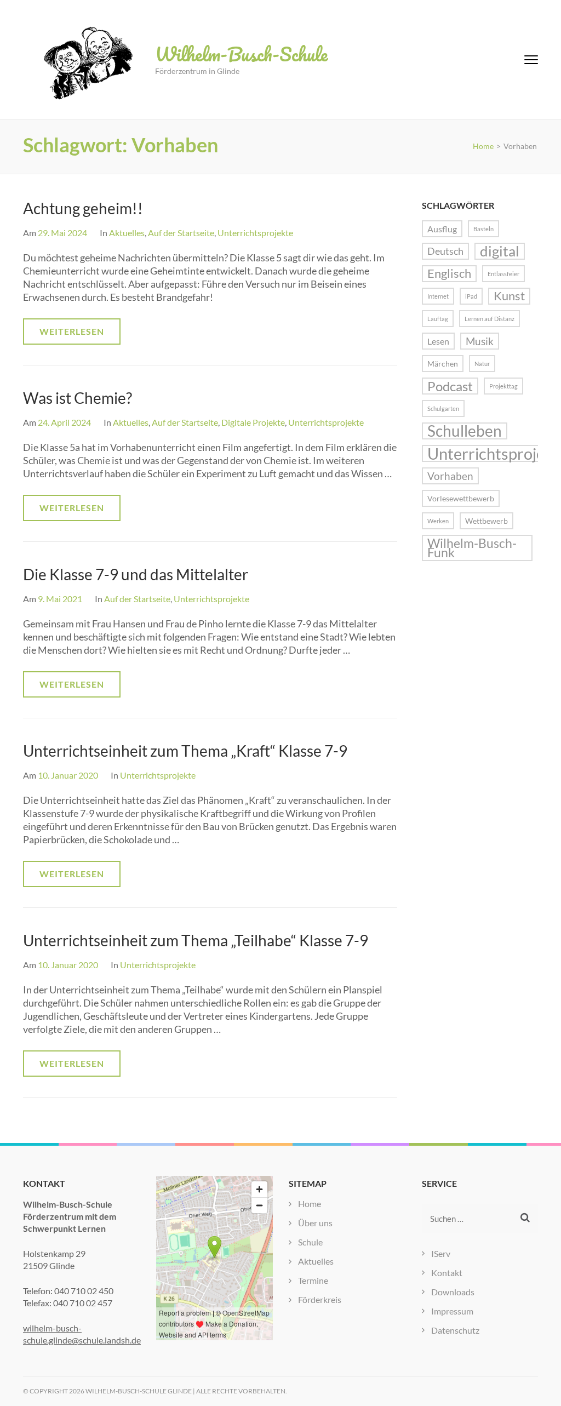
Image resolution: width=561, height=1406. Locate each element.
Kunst (509, 296)
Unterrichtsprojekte (255, 232)
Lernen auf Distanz (489, 318)
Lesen (438, 341)
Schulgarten (443, 408)
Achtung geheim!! (83, 208)
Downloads (452, 1292)
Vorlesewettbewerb (460, 498)
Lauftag (437, 318)
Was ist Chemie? (77, 397)
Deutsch (445, 251)
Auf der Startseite (181, 232)
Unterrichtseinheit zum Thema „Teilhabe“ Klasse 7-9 (195, 940)
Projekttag (503, 386)
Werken (438, 520)
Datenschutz (455, 1330)
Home (309, 1203)
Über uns (315, 1223)
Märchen (442, 363)
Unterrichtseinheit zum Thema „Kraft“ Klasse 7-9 (185, 750)
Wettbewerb (486, 520)
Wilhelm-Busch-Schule (241, 53)
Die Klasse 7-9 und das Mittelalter (135, 574)
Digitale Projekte (253, 422)
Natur (482, 363)
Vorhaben (450, 476)
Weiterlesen (71, 331)
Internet (438, 296)
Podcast (450, 386)
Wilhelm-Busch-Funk (472, 548)
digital (499, 251)
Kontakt (446, 1272)
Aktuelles (127, 232)
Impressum (452, 1311)
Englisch (449, 273)
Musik (480, 341)
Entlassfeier (503, 273)
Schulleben (464, 430)
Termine (313, 1280)
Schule (310, 1242)
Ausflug (442, 229)
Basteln (483, 228)
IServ (440, 1253)
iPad (471, 296)
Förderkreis (319, 1299)
